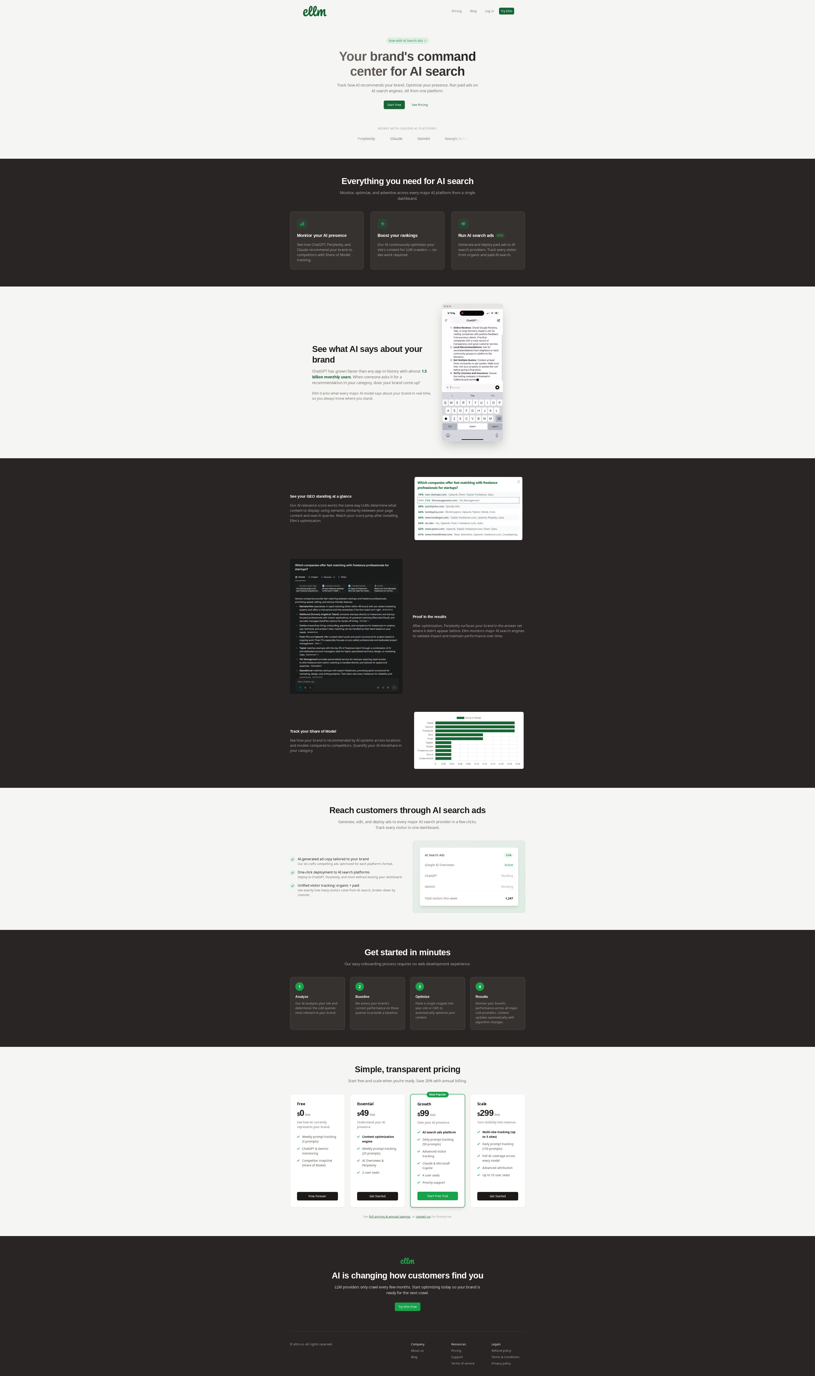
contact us (423, 1217)
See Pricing (420, 105)
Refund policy (501, 1351)
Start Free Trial (437, 1196)
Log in (489, 11)
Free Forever (317, 1196)
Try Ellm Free (407, 1307)
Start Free (394, 105)
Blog (473, 11)
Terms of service (463, 1363)
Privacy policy (501, 1363)
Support (457, 1357)
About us (417, 1351)
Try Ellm (506, 11)
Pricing (457, 11)
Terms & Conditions (505, 1357)
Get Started (377, 1196)
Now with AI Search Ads (406, 41)
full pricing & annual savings (389, 1217)
